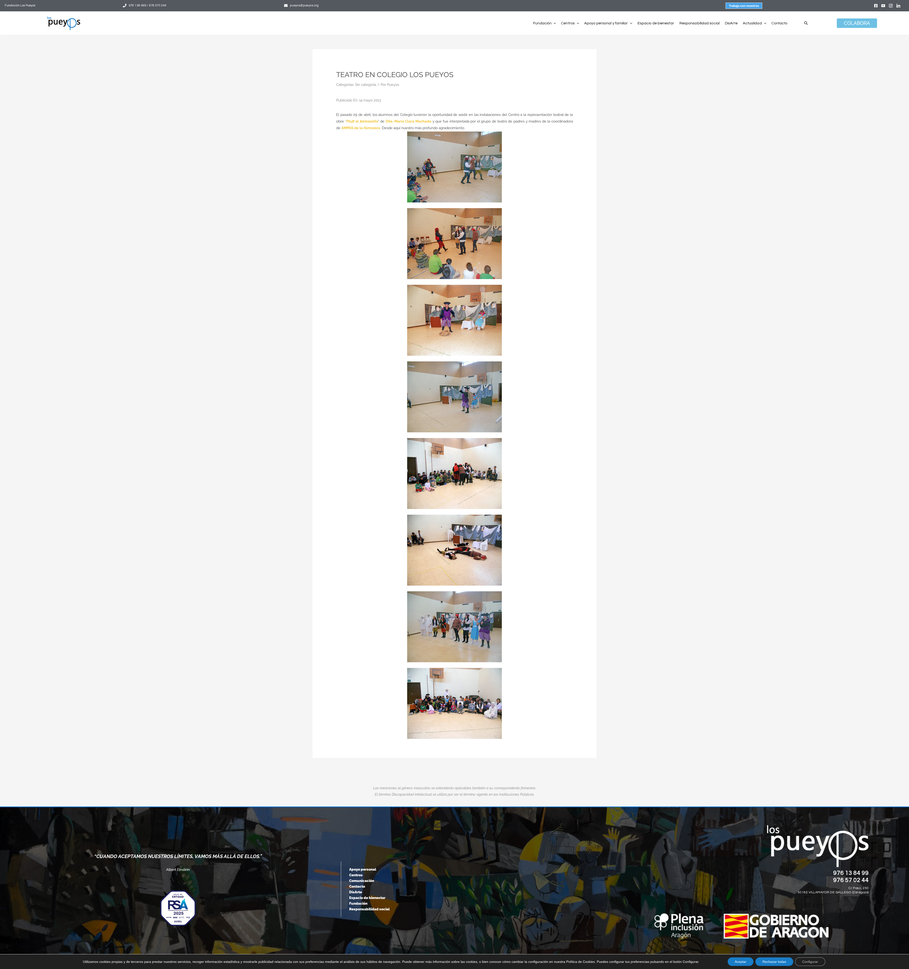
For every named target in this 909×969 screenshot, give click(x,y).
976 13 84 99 (851, 873)
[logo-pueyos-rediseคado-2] (63, 18)
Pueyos (393, 85)
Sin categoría (365, 85)
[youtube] (883, 6)
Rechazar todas (774, 962)
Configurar (810, 962)
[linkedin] (898, 6)
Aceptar (740, 962)
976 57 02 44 (851, 880)
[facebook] (876, 6)
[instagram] (891, 6)
